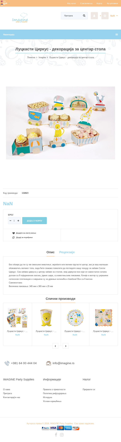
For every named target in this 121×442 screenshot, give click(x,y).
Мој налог (71, 3)
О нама (6, 389)
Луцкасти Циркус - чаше (47, 331)
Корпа (99, 3)
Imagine (42, 57)
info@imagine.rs (64, 363)
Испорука (47, 397)
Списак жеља (86, 3)
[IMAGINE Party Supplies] (20, 22)
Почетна (31, 57)
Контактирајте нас (11, 397)
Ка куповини (112, 3)
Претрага (7, 393)
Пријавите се (89, 389)
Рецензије (67, 252)
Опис (50, 252)
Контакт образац (100, 364)
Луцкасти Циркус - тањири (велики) (81, 331)
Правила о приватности (54, 389)
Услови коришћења (52, 401)
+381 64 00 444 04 (24, 363)
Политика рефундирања (54, 393)
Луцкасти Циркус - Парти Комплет (23, 331)
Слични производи (60, 298)
